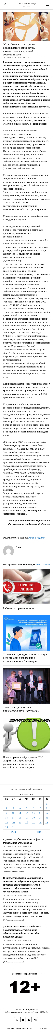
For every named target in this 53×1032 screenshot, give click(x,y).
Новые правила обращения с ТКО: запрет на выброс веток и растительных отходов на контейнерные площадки (23, 762)
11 (20, 812)
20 (33, 817)
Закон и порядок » (42, 564)
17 (13, 817)
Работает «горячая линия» (18, 608)
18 (20, 817)
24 (13, 822)
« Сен (13, 831)
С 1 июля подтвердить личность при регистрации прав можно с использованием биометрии (25, 658)
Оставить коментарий (14, 871)
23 (6, 822)
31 (13, 827)
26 (26, 822)
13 (33, 812)
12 (26, 812)
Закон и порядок (36, 537)
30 (6, 827)
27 (33, 822)
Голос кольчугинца (27, 3)
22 (47, 817)
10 (13, 812)
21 (40, 817)
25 (20, 822)
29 (47, 822)
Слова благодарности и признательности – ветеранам (21, 709)
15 (47, 812)
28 (40, 822)
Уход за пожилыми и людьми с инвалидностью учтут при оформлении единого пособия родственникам (22, 931)
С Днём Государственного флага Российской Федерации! (23, 841)
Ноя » (40, 831)
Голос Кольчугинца (13, 1028)
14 (40, 812)
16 (6, 817)
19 (26, 817)
